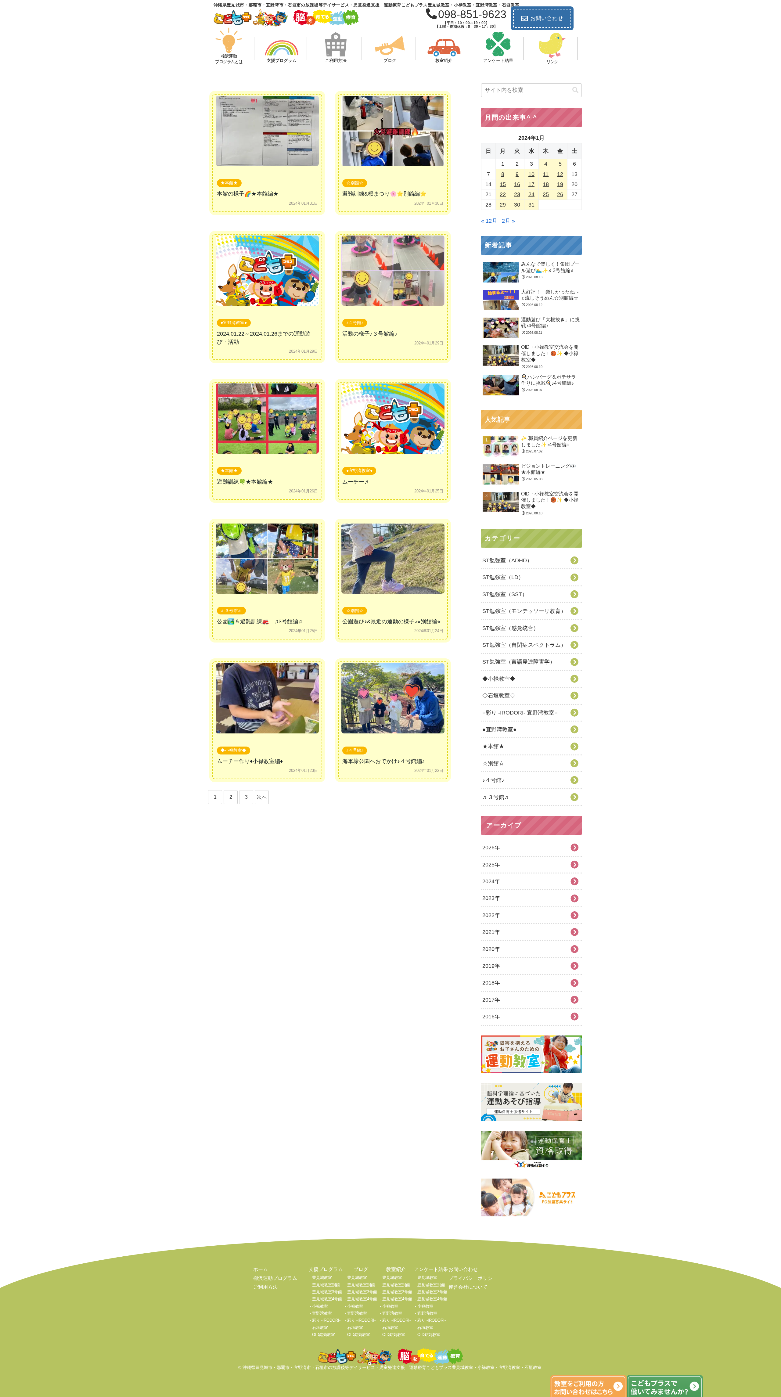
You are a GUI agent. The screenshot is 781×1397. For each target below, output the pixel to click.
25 (546, 194)
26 (560, 194)
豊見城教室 (322, 1277)
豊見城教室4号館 (327, 1299)
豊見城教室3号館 (327, 1292)
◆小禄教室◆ (233, 750)
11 (546, 174)
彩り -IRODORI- (326, 1320)
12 (560, 174)
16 (517, 184)
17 (531, 184)
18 (546, 184)
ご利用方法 (265, 1287)
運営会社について (468, 1287)
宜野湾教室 (322, 1313)
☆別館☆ (354, 182)
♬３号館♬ (231, 610)
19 (560, 184)
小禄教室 (320, 1306)
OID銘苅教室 (323, 1334)
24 (531, 194)
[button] (575, 90)
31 (531, 205)
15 (503, 184)
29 (503, 205)
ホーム (260, 1269)
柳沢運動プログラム (275, 1278)
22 (503, 194)
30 (517, 205)
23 (517, 194)
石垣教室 (320, 1327)
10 (531, 174)
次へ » (262, 799)
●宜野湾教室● (234, 322)
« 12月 (489, 221)
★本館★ (229, 182)
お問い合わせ (546, 18)
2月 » (508, 221)
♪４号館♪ (354, 322)
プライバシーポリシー (472, 1278)
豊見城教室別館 (326, 1285)
